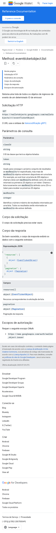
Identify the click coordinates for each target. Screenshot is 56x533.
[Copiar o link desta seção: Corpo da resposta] (28, 231)
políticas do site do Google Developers (19, 357)
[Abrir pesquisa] (38, 3)
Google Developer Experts (13, 387)
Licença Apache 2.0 (21, 355)
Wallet (28, 3)
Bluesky (5, 412)
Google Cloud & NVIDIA (11, 396)
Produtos (19, 50)
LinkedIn (5, 421)
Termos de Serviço (10, 517)
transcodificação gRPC (35, 123)
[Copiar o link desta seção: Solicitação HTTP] (25, 105)
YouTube (6, 430)
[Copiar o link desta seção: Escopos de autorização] (35, 323)
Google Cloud (7, 463)
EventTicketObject (27, 260)
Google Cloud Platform (12, 503)
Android (5, 442)
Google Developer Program (13, 378)
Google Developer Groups (13, 383)
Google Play (7, 468)
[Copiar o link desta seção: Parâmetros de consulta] (35, 131)
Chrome (5, 446)
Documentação (47, 50)
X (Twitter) (6, 425)
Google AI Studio (9, 455)
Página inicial (7, 50)
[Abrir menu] (4, 3)
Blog (4, 408)
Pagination (21, 271)
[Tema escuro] (51, 253)
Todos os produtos (10, 507)
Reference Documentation (19, 11)
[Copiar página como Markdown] (13, 63)
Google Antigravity (10, 459)
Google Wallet (32, 50)
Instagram (6, 416)
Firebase (6, 450)
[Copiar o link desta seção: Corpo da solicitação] (30, 217)
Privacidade (26, 517)
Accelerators (7, 391)
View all (5, 472)
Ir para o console (13, 18)
